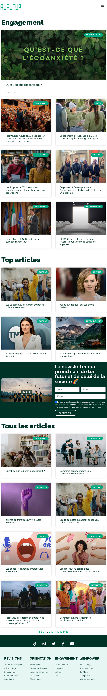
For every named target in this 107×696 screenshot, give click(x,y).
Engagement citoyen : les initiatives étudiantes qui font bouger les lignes (79, 137)
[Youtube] (72, 644)
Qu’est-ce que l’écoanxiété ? (24, 84)
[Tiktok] (35, 644)
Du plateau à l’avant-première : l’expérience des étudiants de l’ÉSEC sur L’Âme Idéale (80, 190)
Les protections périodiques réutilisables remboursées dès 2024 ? (79, 570)
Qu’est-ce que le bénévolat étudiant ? (25, 471)
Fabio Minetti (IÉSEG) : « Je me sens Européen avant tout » (24, 240)
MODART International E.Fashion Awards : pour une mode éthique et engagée (78, 242)
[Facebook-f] (63, 644)
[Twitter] (53, 644)
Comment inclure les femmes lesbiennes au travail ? (75, 619)
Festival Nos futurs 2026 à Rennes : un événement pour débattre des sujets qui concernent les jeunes (25, 138)
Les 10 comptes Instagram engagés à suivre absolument (25, 306)
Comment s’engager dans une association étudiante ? (75, 472)
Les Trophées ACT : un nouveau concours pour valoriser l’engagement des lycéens (25, 190)
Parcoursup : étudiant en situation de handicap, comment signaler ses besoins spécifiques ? (25, 620)
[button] (102, 6)
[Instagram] (44, 644)
